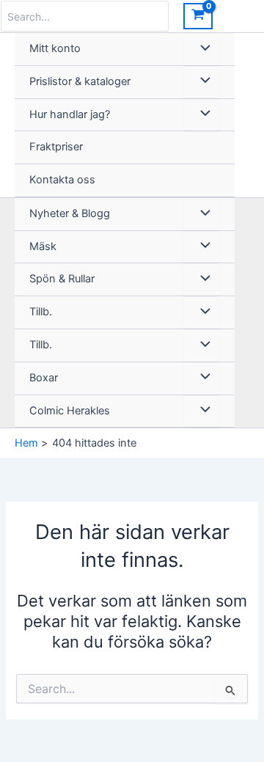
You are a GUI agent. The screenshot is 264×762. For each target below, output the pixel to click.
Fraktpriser (56, 146)
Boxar (43, 377)
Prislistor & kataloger (80, 81)
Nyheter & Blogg (69, 213)
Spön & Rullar (62, 278)
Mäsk (42, 246)
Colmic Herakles (69, 410)
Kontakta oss (62, 179)
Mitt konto (55, 48)
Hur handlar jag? (69, 114)
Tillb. (40, 311)
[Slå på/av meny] (201, 49)
